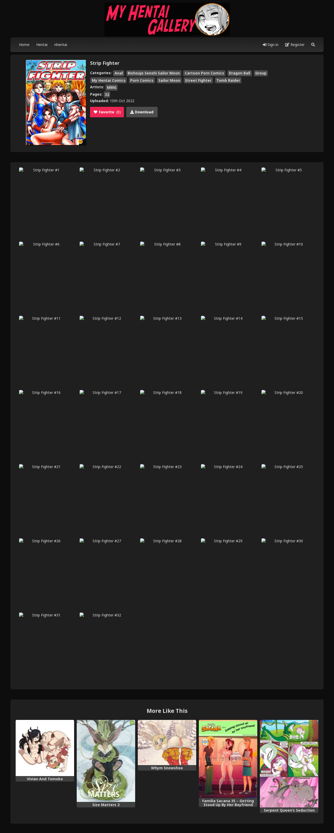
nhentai (60, 44)
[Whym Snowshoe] (167, 742)
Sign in (272, 44)
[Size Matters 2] (106, 761)
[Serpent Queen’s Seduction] (289, 763)
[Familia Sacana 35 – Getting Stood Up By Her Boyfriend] (228, 759)
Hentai (41, 44)
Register (297, 44)
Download (143, 111)
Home (24, 44)
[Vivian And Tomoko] (45, 748)
